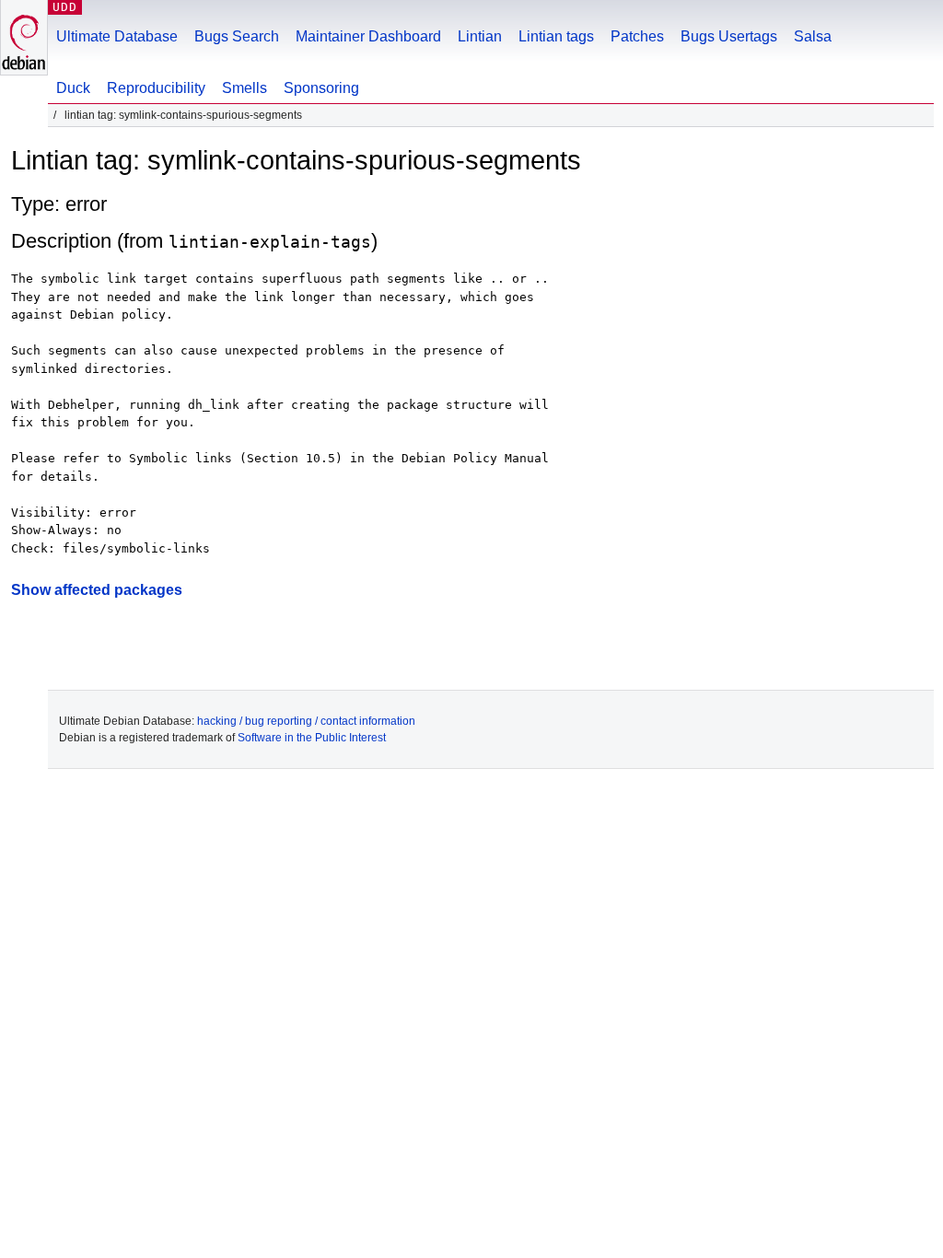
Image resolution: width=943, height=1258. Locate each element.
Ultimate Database (117, 36)
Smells (244, 88)
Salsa (813, 36)
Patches (637, 36)
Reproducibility (156, 88)
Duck (73, 88)
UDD (64, 7)
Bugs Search (236, 36)
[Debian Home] (24, 37)
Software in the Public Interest (312, 737)
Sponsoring (321, 88)
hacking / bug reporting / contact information (306, 721)
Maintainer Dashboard (368, 36)
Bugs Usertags (729, 36)
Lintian (480, 36)
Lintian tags (556, 36)
